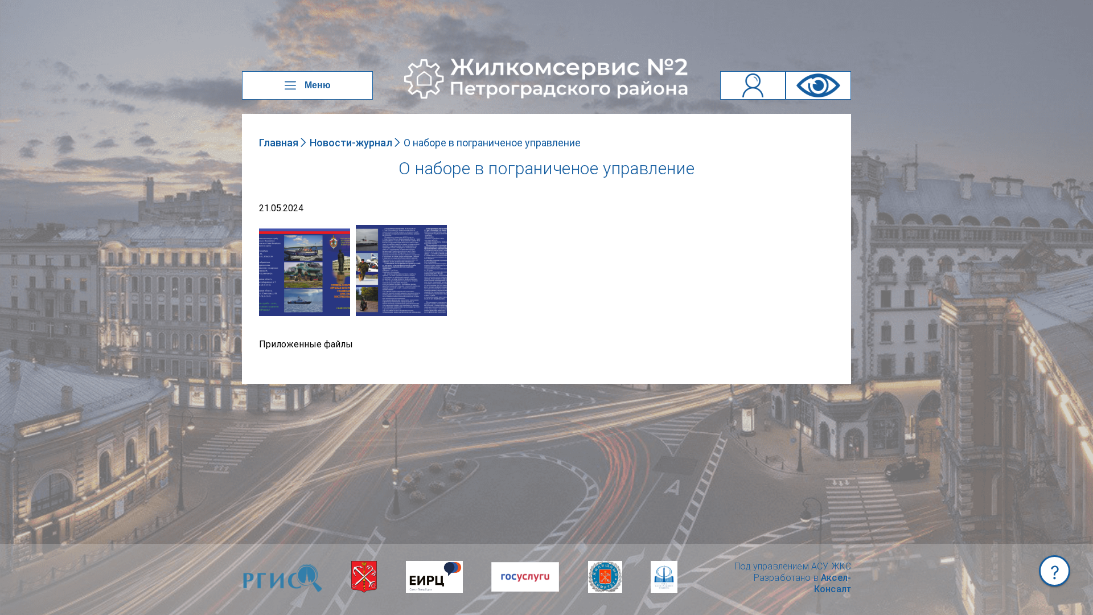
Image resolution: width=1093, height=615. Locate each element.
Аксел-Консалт (832, 583)
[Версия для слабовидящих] (818, 85)
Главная (278, 143)
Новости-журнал (351, 143)
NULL (270, 230)
